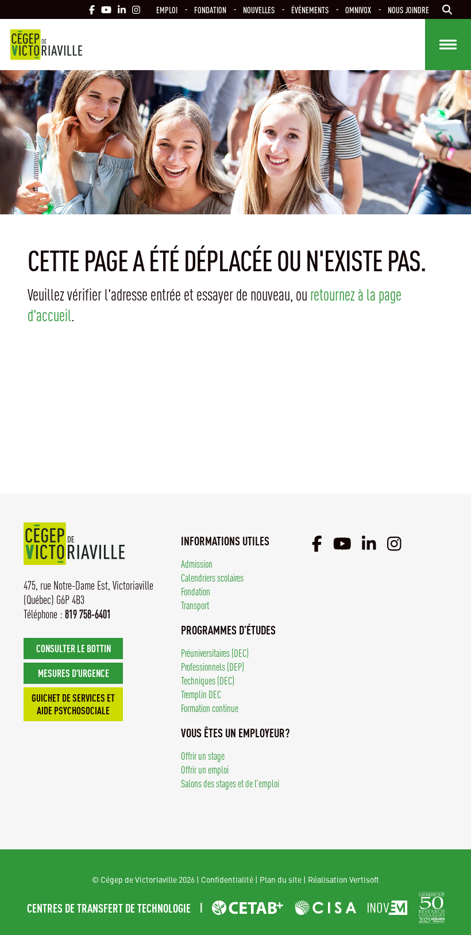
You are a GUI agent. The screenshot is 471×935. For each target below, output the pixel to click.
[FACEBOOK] (92, 9)
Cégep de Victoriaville (46, 44)
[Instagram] (394, 543)
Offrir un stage (203, 755)
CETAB (247, 908)
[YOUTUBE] (106, 9)
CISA (325, 908)
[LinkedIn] (369, 543)
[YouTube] (342, 543)
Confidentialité (227, 879)
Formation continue (209, 707)
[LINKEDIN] (122, 9)
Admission (197, 563)
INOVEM (387, 908)
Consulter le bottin (73, 648)
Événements (310, 9)
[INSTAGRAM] (136, 9)
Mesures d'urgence (73, 672)
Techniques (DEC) (207, 680)
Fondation (210, 9)
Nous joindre (408, 9)
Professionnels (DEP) (212, 666)
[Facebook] (317, 543)
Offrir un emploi (205, 769)
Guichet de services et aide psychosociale (73, 704)
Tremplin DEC (201, 694)
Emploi (166, 9)
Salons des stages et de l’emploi (230, 783)
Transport (195, 604)
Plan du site (281, 879)
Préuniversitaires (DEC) (215, 652)
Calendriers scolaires (212, 577)
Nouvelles (259, 9)
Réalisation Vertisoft (343, 879)
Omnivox (358, 9)
